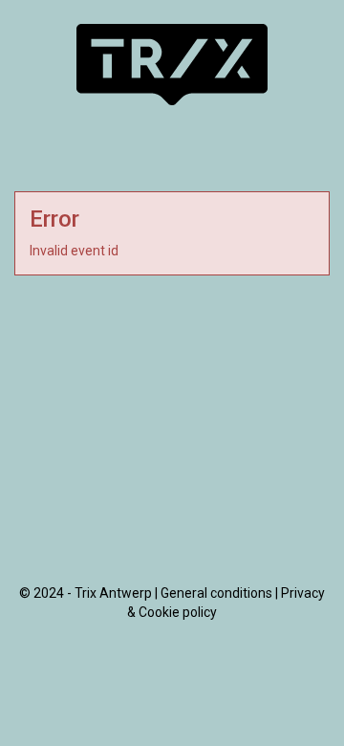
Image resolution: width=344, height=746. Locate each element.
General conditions (216, 593)
